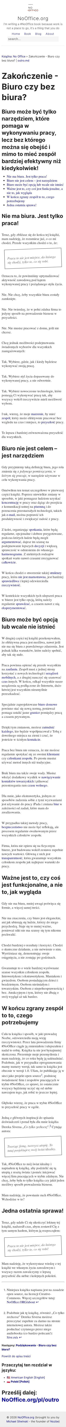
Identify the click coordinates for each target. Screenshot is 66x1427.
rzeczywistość (11, 585)
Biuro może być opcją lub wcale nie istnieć (35, 184)
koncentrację (10, 502)
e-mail (11, 515)
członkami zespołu (19, 758)
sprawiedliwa (10, 581)
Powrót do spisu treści (16, 1356)
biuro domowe (47, 704)
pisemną (39, 506)
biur (56, 804)
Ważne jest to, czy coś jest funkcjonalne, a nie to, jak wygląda (35, 190)
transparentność (12, 858)
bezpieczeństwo (12, 827)
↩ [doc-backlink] (37, 1302)
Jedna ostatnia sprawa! (21, 205)
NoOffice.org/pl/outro (30, 1399)
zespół (6, 418)
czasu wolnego (37, 785)
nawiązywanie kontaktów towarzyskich (31, 779)
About (50, 33)
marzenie (37, 414)
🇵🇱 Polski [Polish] (18, 1381)
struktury (56, 573)
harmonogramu (12, 554)
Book (27, 33)
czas (4, 681)
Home (16, 33)
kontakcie (33, 739)
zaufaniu (11, 669)
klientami (53, 754)
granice (35, 712)
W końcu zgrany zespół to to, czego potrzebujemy (30, 199)
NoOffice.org (33, 18)
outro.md (23, 60)
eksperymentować (14, 608)
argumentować (11, 542)
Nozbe (54, 1421)
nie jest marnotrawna (32, 577)
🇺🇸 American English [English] (26, 1377)
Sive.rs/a (12, 1337)
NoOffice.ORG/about (21, 1302)
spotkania (35, 529)
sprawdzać (23, 604)
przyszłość (48, 422)
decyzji (39, 546)
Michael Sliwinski (17, 1421)
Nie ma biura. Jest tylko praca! (27, 176)
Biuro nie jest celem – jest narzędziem (32, 180)
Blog (38, 33)
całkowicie (9, 562)
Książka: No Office (13, 56)
